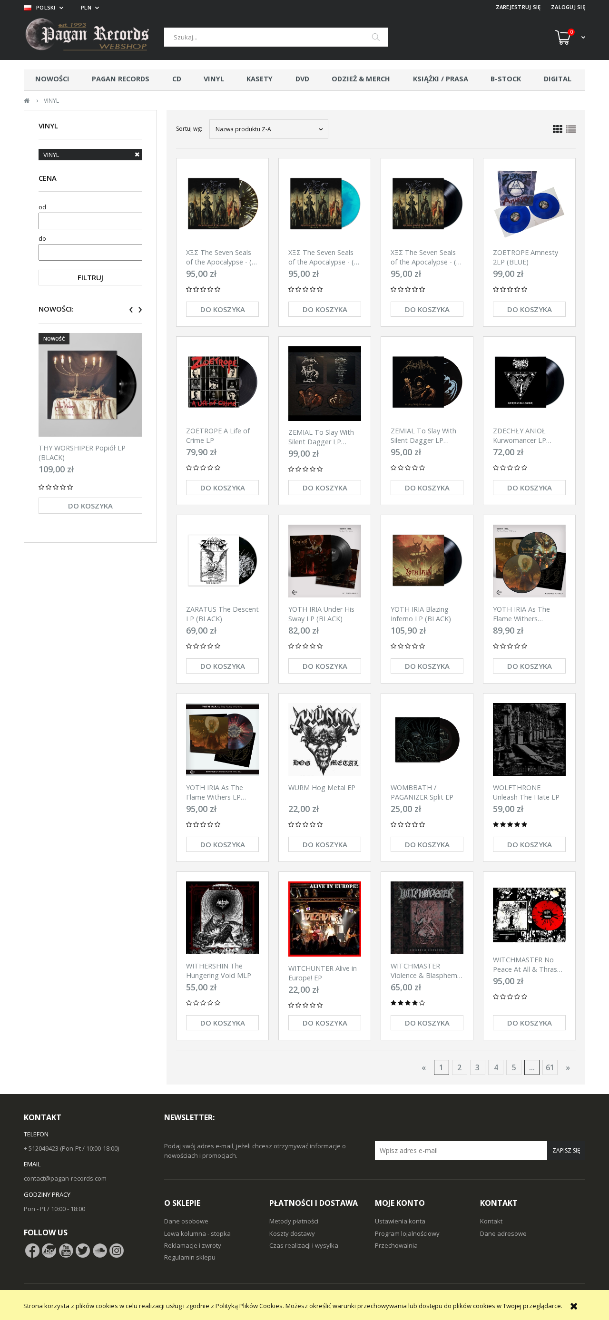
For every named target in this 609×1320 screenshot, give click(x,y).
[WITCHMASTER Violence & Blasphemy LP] (427, 917)
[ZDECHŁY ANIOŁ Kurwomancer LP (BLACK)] (529, 382)
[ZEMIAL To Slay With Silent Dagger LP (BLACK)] (427, 382)
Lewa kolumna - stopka (197, 1233)
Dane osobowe (186, 1221)
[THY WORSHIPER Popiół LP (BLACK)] (90, 385)
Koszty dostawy (292, 1233)
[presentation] (131, 309)
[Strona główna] (94, 37)
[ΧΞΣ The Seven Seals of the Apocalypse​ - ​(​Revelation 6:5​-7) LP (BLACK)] (427, 204)
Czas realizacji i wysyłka (303, 1245)
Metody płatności (293, 1221)
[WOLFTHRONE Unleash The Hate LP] (529, 739)
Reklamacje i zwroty (192, 1245)
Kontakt (491, 1221)
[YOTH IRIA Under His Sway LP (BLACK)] (324, 561)
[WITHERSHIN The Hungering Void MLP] (222, 917)
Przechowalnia (396, 1245)
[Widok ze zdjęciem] (557, 129)
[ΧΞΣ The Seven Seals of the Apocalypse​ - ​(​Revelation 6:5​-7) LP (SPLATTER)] (222, 204)
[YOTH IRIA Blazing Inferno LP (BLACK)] (427, 561)
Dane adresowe (503, 1233)
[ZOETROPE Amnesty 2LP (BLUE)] (529, 204)
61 (550, 1067)
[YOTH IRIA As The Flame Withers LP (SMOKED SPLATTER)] (222, 739)
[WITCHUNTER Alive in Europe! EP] (324, 919)
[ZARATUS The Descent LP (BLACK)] (222, 561)
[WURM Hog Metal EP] (324, 739)
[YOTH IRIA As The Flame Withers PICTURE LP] (529, 561)
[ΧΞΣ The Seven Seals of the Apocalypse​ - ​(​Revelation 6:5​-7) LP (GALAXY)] (324, 204)
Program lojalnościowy (407, 1233)
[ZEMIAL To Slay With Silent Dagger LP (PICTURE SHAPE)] (324, 383)
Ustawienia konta (400, 1221)
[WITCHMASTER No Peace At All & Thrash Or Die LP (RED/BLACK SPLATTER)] (529, 914)
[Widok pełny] (571, 129)
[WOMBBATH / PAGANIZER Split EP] (427, 739)
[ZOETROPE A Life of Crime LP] (222, 382)
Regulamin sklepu (190, 1257)
